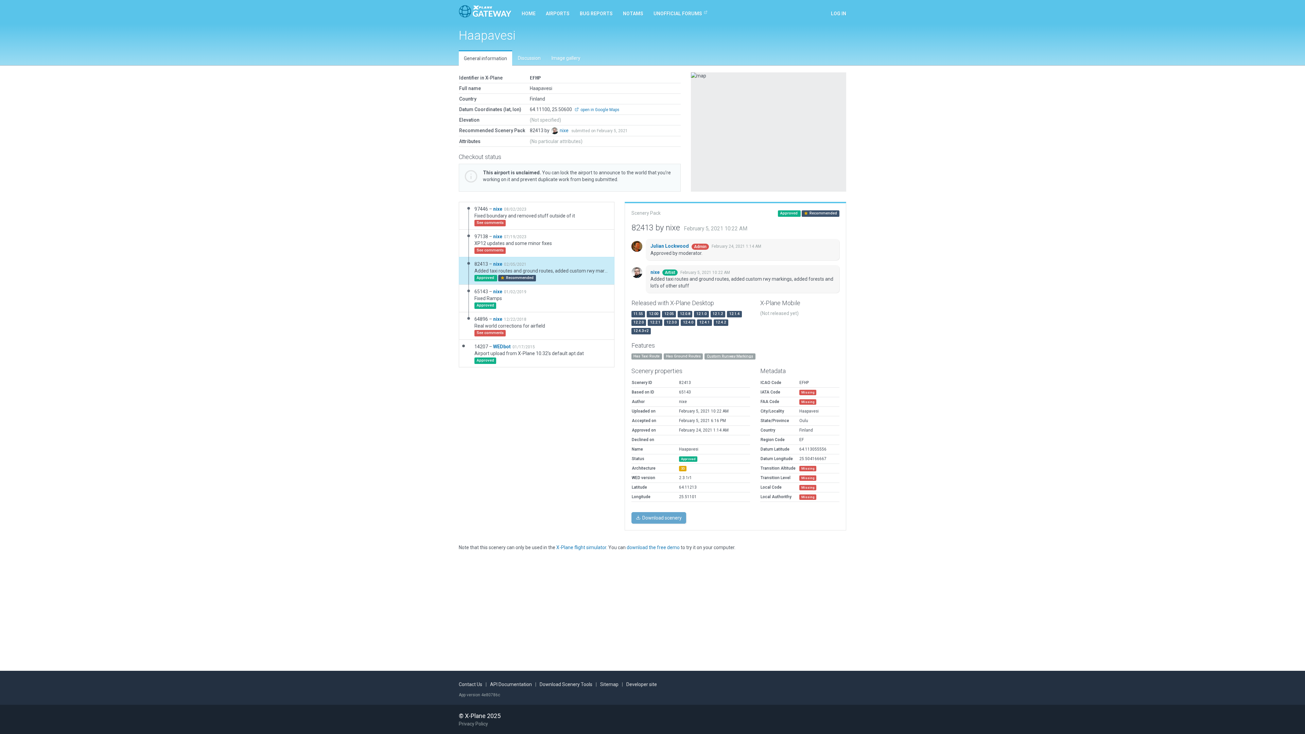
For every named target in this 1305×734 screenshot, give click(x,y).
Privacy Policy (473, 724)
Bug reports (596, 13)
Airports (558, 13)
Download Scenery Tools (566, 684)
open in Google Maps (599, 109)
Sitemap (609, 684)
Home (529, 13)
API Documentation (511, 684)
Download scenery (661, 518)
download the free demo (653, 547)
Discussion (529, 58)
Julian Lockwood (670, 246)
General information (485, 58)
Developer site (641, 684)
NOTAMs (633, 13)
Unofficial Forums (678, 13)
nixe (565, 130)
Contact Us (470, 684)
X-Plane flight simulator (581, 547)
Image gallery (566, 58)
